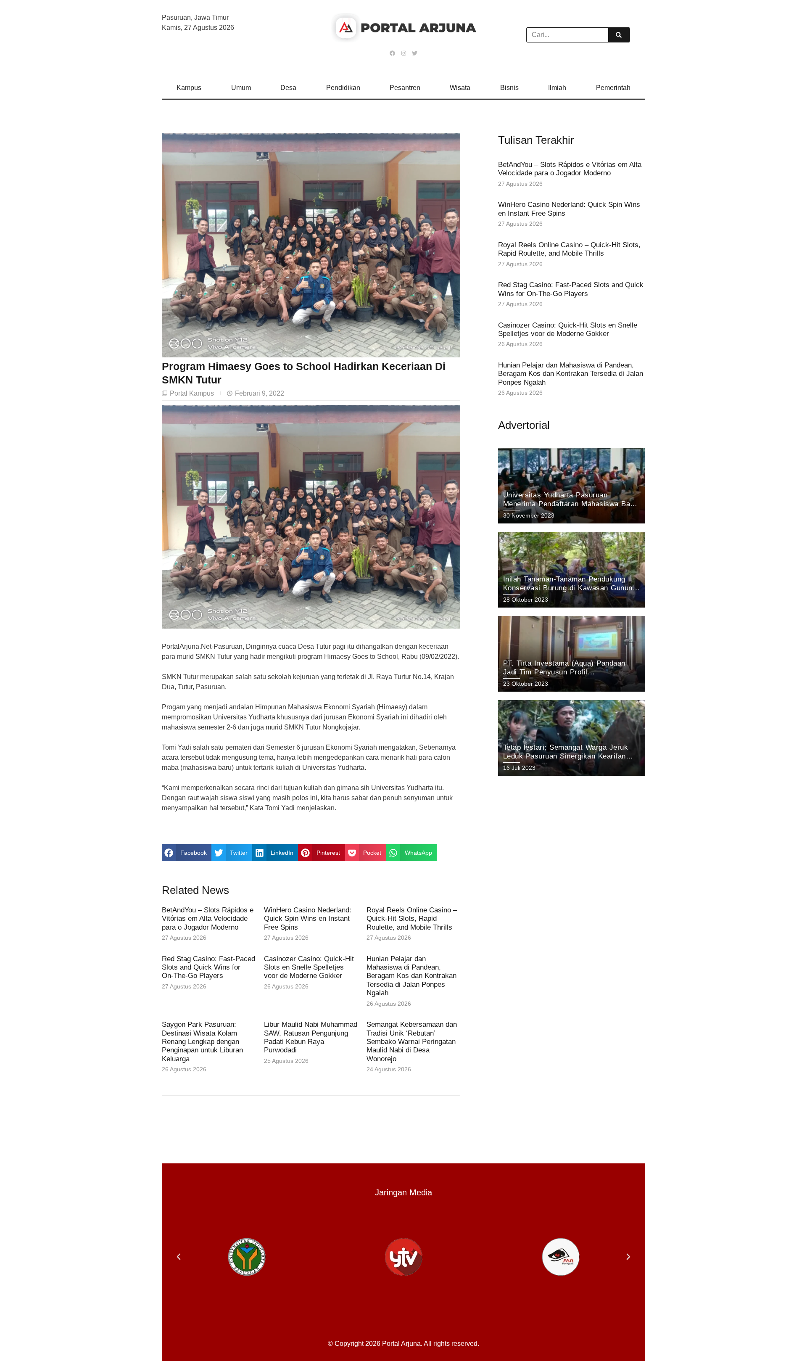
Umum (241, 87)
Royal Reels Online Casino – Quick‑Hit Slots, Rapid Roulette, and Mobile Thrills (412, 918)
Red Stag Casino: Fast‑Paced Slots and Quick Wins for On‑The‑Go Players (208, 967)
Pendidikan (343, 87)
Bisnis (509, 87)
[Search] (618, 35)
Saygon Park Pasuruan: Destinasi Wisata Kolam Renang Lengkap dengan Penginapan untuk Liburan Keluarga (202, 1041)
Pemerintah (613, 87)
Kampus (189, 87)
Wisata (460, 87)
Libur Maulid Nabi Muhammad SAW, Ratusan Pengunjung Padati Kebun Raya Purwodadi (310, 1037)
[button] (186, 852)
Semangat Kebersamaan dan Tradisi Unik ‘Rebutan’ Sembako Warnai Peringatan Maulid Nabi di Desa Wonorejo (412, 1041)
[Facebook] (392, 53)
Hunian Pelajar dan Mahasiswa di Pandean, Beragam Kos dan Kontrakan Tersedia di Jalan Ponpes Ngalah (411, 976)
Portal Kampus (192, 393)
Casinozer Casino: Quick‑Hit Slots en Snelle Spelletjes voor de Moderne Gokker (309, 967)
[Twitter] (414, 53)
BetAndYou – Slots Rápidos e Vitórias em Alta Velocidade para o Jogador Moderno (207, 918)
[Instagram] (403, 53)
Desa (288, 87)
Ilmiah (557, 87)
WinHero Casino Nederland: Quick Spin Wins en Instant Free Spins (307, 918)
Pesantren (405, 87)
